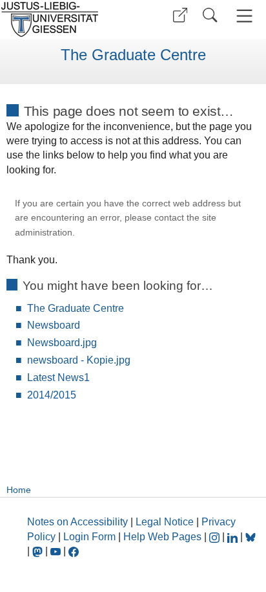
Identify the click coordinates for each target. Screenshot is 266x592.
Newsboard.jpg (62, 342)
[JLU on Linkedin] (233, 536)
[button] (180, 15)
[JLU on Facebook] (73, 550)
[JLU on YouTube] (56, 550)
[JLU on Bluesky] (250, 536)
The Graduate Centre (133, 55)
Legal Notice (165, 521)
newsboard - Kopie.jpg (78, 360)
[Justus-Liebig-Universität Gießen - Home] (65, 19)
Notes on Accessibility (78, 521)
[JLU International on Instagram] (215, 536)
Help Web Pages (162, 536)
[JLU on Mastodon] (38, 550)
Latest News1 (58, 377)
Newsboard (53, 325)
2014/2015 (51, 394)
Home (18, 490)
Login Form (89, 536)
